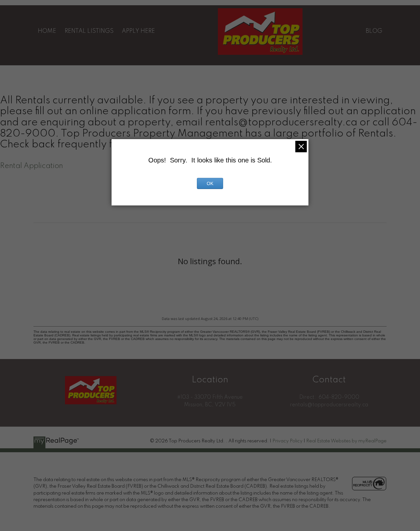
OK (210, 183)
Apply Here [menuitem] (138, 31)
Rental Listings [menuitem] (89, 31)
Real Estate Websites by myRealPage (346, 441)
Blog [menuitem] (374, 31)
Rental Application (31, 166)
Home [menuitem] (47, 31)
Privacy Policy (287, 441)
